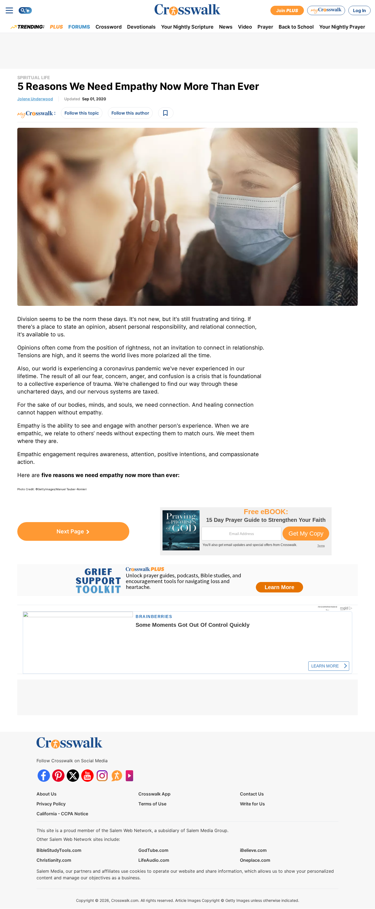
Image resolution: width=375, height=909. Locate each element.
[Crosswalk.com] (187, 9)
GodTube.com (153, 850)
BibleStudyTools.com (59, 850)
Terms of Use (152, 804)
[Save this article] (165, 112)
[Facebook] (44, 775)
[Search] (25, 10)
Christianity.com (54, 860)
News (226, 27)
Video (245, 27)
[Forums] (116, 775)
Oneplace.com (255, 860)
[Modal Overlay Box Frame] (246, 531)
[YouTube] (87, 775)
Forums (79, 27)
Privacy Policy (51, 804)
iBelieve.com (253, 850)
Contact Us (252, 794)
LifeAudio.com (153, 860)
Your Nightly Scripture (187, 27)
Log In (359, 10)
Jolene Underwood (35, 98)
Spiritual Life (33, 77)
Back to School (296, 27)
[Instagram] (102, 775)
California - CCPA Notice (62, 813)
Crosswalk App (154, 794)
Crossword (109, 27)
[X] (73, 775)
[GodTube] (131, 775)
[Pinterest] (58, 775)
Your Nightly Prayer (342, 27)
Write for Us (252, 804)
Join (287, 10)
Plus (56, 27)
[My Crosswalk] (326, 10)
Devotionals (141, 27)
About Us (47, 794)
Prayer (265, 27)
